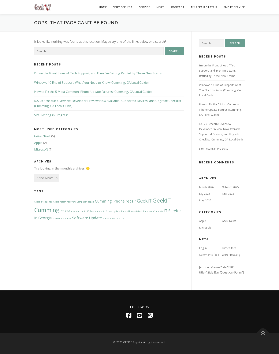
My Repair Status (204, 7)
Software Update (87, 217)
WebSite (107, 218)
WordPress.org (231, 254)
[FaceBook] (129, 315)
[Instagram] (150, 315)
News (161, 7)
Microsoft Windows (62, 218)
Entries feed (229, 248)
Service (144, 7)
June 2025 (228, 194)
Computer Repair (85, 201)
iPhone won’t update (153, 211)
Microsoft (41, 149)
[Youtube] (139, 315)
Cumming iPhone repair (115, 201)
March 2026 (206, 187)
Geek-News (42, 136)
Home (103, 7)
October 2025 (230, 187)
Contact (178, 7)
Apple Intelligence (43, 201)
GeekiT (144, 201)
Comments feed (209, 254)
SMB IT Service (234, 7)
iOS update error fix (76, 211)
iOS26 (63, 211)
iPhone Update (112, 211)
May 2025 (205, 200)
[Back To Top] (263, 333)
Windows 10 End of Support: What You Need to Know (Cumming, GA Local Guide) (91, 82)
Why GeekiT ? (123, 7)
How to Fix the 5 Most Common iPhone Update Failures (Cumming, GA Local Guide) (93, 92)
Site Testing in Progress (51, 115)
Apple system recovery (64, 201)
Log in (203, 248)
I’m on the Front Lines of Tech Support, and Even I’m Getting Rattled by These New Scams (98, 73)
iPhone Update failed (131, 211)
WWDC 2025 (118, 218)
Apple (38, 143)
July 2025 (204, 194)
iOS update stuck (95, 211)
